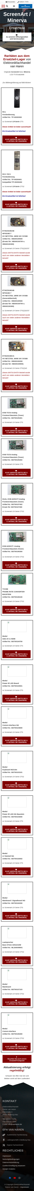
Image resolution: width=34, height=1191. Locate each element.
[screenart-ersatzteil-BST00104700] (17, 626)
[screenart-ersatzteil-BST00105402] (17, 445)
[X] (24, 1178)
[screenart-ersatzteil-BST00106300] (17, 536)
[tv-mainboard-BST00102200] (17, 888)
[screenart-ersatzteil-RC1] (17, 98)
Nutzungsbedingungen (11, 1159)
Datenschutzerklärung (11, 1162)
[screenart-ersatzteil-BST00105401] (17, 403)
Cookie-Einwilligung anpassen (14, 1166)
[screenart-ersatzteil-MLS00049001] (17, 933)
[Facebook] (10, 1178)
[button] (7, 6)
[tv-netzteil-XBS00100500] (17, 221)
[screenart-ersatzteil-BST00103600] (17, 713)
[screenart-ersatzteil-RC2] (17, 160)
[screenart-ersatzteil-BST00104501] (17, 671)
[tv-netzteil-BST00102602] (17, 844)
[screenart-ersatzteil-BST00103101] (17, 757)
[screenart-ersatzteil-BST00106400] (17, 1019)
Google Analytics (9, 1169)
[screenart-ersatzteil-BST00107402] (17, 489)
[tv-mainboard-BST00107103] (17, 974)
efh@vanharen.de (15, 1124)
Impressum (7, 1156)
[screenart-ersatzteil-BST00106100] (17, 579)
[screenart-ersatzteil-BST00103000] (17, 802)
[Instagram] (19, 1178)
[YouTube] (14, 1178)
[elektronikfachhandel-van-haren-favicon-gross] (3, 6)
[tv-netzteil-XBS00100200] (17, 346)
